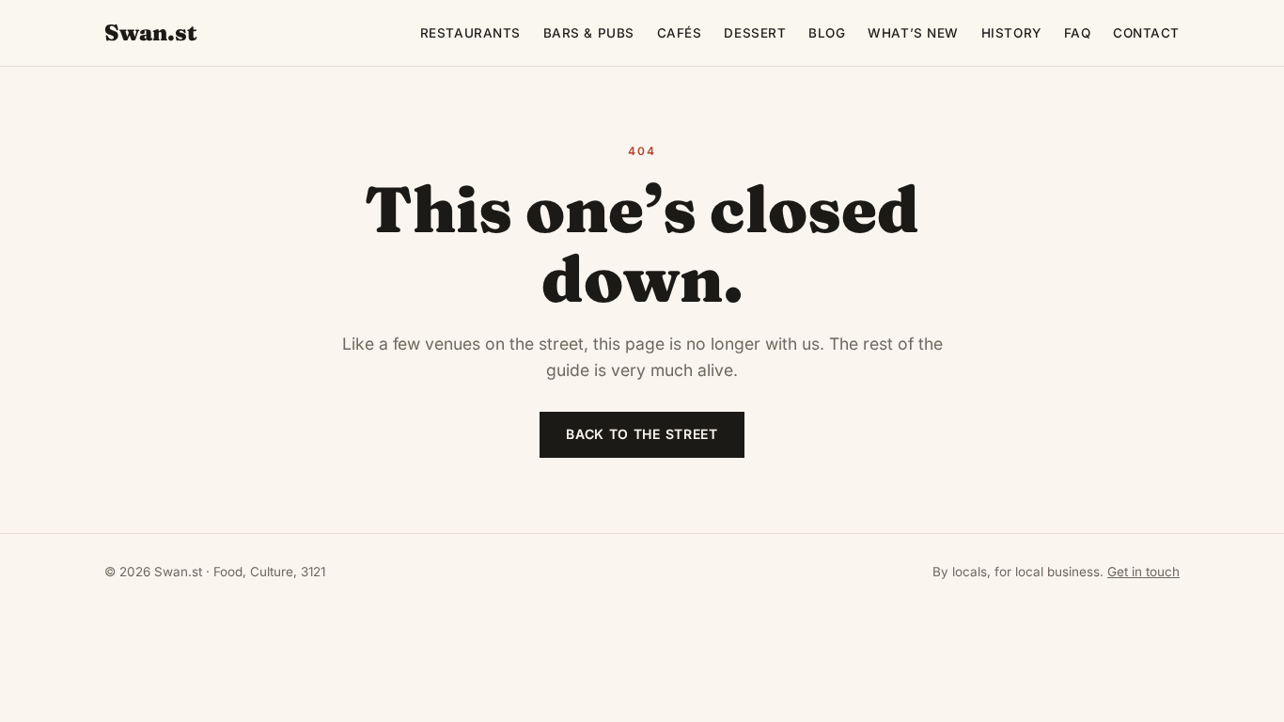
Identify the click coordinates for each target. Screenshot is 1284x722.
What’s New (913, 32)
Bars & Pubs (588, 32)
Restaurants (470, 32)
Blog (826, 32)
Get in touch (1143, 571)
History (1011, 32)
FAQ (1077, 32)
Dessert (755, 32)
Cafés (679, 32)
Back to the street (642, 434)
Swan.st (150, 32)
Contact (1146, 32)
